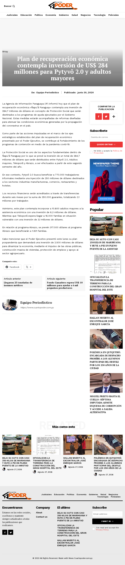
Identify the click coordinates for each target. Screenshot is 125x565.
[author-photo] (4, 469)
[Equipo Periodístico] (10, 304)
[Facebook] (98, 116)
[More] (113, 116)
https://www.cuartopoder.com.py (37, 307)
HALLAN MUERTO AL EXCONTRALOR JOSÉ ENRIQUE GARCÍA (102, 321)
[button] (9, 6)
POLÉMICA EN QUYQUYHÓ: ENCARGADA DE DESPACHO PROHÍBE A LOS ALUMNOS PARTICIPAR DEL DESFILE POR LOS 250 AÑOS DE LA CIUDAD (105, 360)
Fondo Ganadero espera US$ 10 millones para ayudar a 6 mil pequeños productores (65, 285)
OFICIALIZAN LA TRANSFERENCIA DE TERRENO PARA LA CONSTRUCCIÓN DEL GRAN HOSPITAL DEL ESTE (106, 283)
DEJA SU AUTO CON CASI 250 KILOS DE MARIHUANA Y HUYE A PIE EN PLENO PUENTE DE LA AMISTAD (105, 244)
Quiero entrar (105, 144)
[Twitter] (106, 116)
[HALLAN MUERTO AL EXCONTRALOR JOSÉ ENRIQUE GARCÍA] (106, 304)
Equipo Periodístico (47, 92)
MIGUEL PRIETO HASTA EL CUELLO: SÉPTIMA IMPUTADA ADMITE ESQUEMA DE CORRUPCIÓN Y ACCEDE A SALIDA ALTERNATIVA (105, 404)
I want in (106, 521)
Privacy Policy (102, 530)
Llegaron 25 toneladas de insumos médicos (18, 284)
